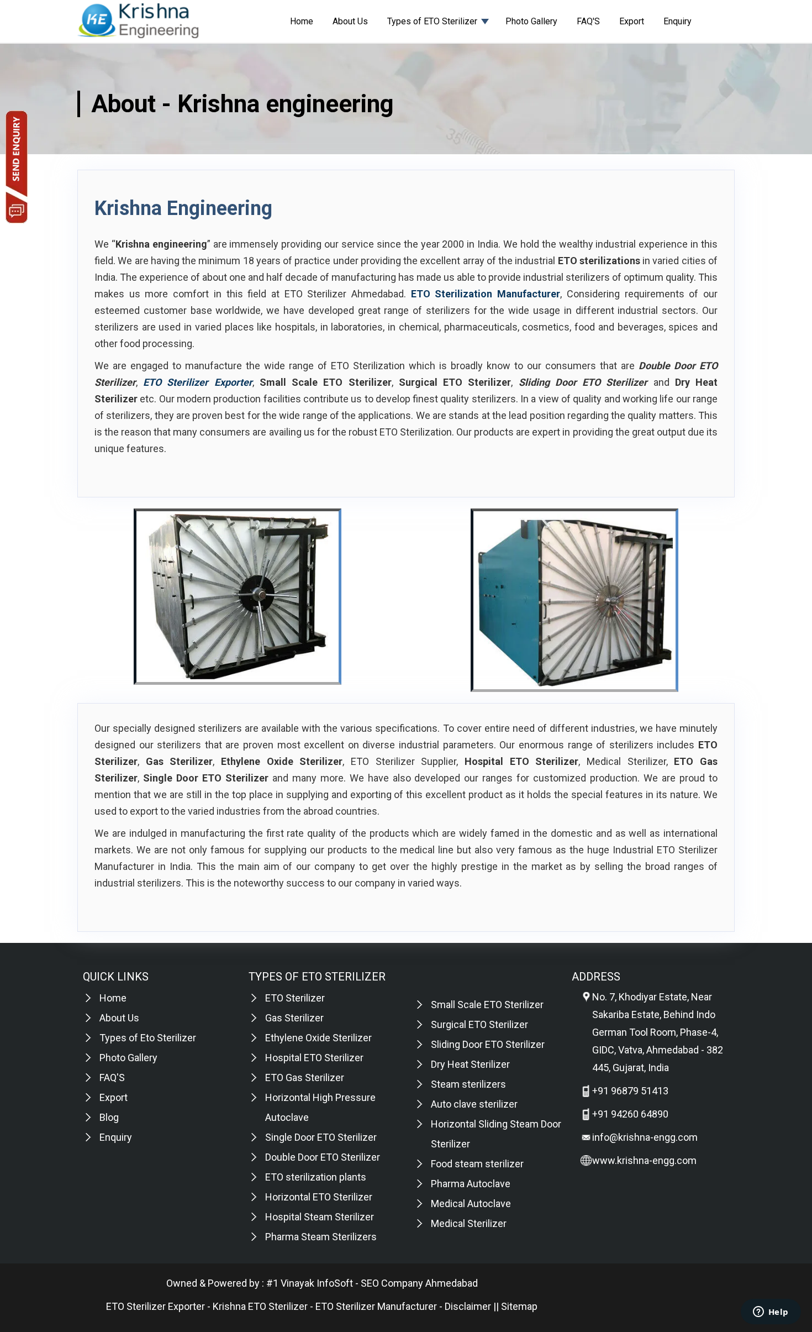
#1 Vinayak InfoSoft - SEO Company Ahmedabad (372, 1283)
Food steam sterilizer (477, 1164)
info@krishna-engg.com (645, 1137)
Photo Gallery (531, 21)
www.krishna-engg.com (644, 1160)
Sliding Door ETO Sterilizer (488, 1044)
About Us (350, 21)
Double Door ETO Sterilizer (322, 1157)
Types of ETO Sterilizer (432, 21)
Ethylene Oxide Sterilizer (318, 1037)
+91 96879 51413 (630, 1091)
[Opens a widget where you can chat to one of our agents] (770, 1312)
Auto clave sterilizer (474, 1104)
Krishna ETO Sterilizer (260, 1306)
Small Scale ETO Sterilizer (487, 1004)
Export (631, 21)
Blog (109, 1117)
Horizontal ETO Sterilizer (318, 1197)
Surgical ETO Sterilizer (479, 1024)
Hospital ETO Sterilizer (314, 1057)
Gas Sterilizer (294, 1018)
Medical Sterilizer (469, 1223)
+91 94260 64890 (630, 1114)
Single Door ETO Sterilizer (321, 1137)
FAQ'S (588, 21)
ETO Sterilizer (295, 998)
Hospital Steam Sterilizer (319, 1217)
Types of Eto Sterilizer (147, 1037)
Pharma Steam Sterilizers (321, 1236)
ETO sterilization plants (315, 1177)
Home (301, 21)
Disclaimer (468, 1306)
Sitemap (519, 1306)
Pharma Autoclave (470, 1183)
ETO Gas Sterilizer (304, 1077)
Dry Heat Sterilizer (470, 1064)
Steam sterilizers (468, 1084)
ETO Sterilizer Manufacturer (376, 1306)
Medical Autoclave (471, 1203)
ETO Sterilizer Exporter (155, 1306)
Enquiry (677, 21)
